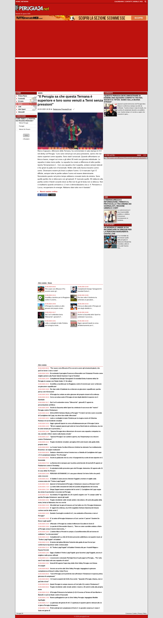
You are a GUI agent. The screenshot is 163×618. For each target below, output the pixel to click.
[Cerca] (145, 1)
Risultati (26, 139)
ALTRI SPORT (109, 225)
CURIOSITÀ (108, 93)
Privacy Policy (142, 613)
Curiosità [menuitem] (21, 99)
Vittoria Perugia (23, 123)
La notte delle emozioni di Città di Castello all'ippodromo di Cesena (74, 487)
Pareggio (21, 126)
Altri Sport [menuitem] (22, 109)
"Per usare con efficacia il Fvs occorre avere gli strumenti (126, 158)
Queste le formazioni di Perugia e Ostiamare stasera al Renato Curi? (74, 484)
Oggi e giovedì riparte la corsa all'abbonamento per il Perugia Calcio (74, 423)
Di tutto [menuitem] (20, 101)
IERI (144, 155)
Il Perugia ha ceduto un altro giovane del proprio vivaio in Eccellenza (74, 394)
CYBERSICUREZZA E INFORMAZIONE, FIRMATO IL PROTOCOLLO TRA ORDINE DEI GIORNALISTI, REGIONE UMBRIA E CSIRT (117, 204)
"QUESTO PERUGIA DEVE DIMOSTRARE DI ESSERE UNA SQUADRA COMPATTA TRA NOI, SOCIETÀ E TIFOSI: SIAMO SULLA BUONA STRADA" (123, 99)
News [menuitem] (20, 104)
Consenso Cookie (131, 613)
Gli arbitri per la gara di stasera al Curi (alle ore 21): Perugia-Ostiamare (75, 505)
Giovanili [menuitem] (21, 112)
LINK (106, 197)
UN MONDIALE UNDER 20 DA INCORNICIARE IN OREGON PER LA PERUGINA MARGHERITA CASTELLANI (118, 230)
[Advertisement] (81, 39)
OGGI (139, 155)
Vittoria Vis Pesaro (24, 129)
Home (18, 93)
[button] (26, 135)
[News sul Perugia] (32, 8)
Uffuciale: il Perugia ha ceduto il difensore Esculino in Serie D (72, 524)
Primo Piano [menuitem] (22, 96)
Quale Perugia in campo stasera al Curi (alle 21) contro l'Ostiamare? (74, 584)
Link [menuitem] (19, 107)
